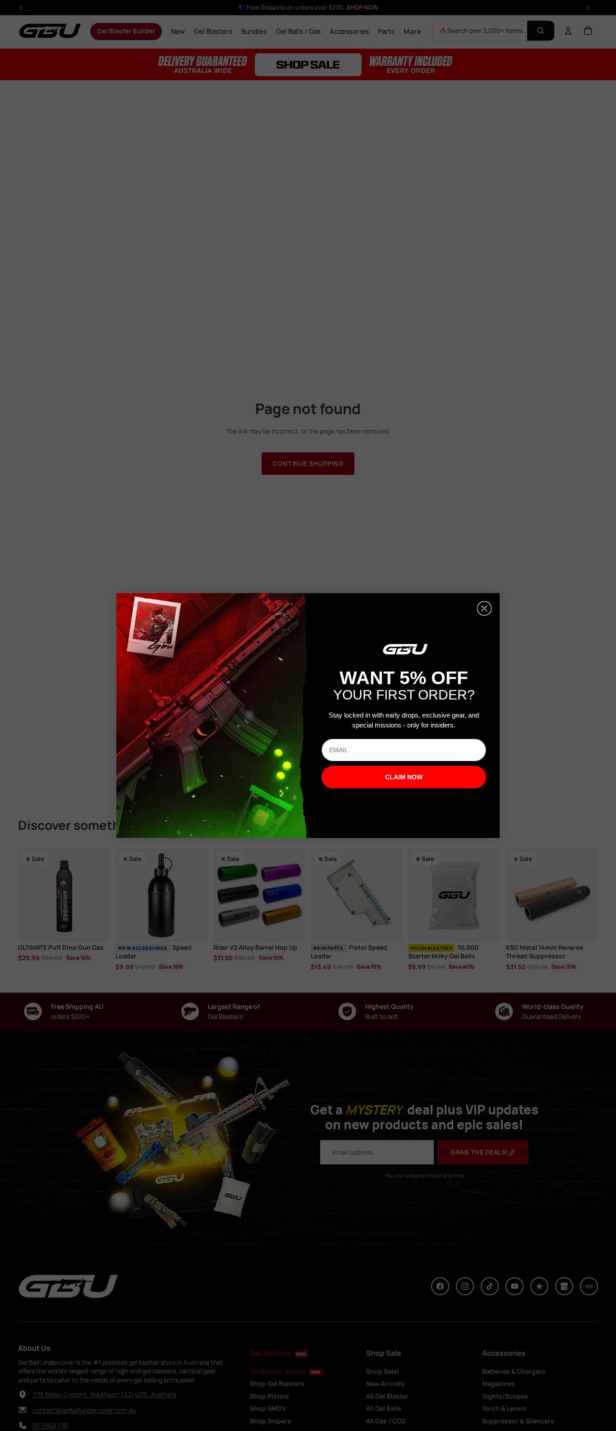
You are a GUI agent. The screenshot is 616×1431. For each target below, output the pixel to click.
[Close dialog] (484, 608)
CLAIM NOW (404, 777)
